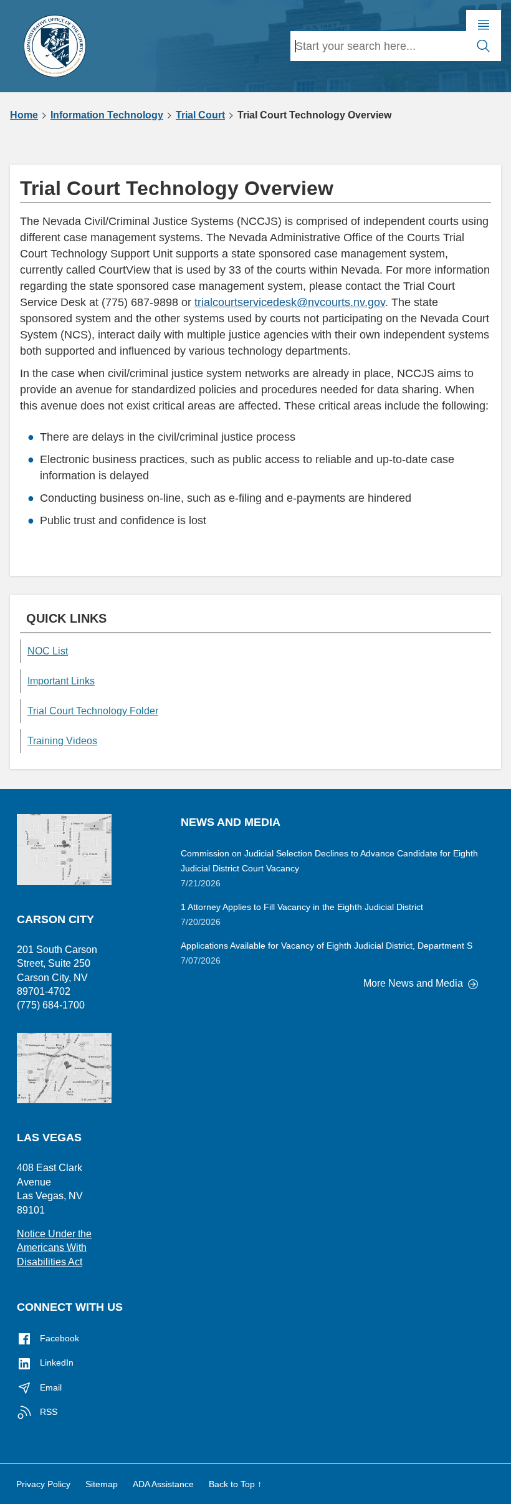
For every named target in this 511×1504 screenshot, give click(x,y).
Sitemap (101, 1484)
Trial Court (200, 115)
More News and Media (414, 983)
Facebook (58, 1338)
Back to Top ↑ (235, 1484)
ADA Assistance (163, 1484)
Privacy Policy (43, 1484)
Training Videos (62, 740)
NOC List (47, 651)
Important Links (61, 681)
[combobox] (378, 46)
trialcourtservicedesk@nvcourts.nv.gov (289, 302)
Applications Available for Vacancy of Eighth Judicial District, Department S (326, 946)
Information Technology (106, 115)
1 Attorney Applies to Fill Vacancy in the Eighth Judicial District (302, 907)
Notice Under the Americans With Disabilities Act (54, 1248)
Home (24, 115)
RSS (47, 1412)
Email (49, 1387)
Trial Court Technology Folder (92, 711)
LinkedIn (55, 1362)
